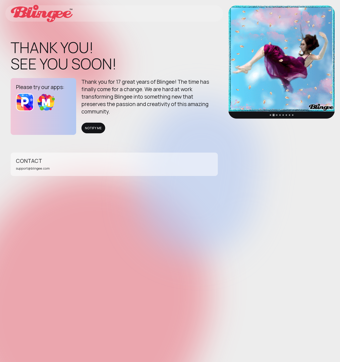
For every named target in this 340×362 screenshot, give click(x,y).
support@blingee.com (33, 168)
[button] (270, 115)
